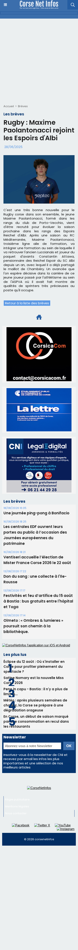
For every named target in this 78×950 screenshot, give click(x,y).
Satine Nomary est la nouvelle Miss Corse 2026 (33, 680)
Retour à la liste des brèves (27, 303)
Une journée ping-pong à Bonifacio (36, 513)
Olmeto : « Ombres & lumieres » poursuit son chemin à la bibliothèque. (33, 626)
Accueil (8, 106)
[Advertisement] (39, 60)
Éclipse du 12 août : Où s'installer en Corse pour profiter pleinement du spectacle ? (34, 666)
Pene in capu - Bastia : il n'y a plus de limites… (35, 691)
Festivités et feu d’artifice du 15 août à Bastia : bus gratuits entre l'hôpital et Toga (38, 601)
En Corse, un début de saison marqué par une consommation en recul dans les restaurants (36, 721)
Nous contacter (16, 813)
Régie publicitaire (17, 799)
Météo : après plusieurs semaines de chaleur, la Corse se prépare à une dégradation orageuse (35, 705)
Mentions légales (17, 806)
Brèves (23, 106)
